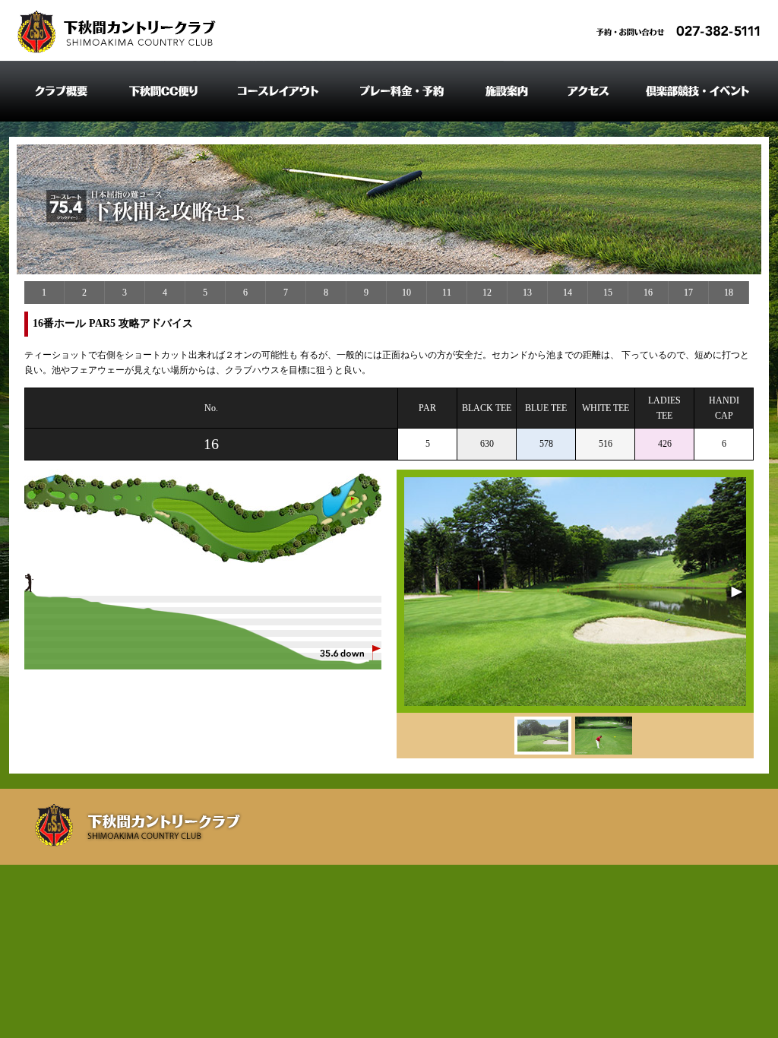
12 (487, 292)
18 (728, 292)
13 (527, 292)
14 (567, 292)
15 (607, 292)
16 (648, 292)
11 (446, 292)
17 (688, 292)
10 (406, 292)
